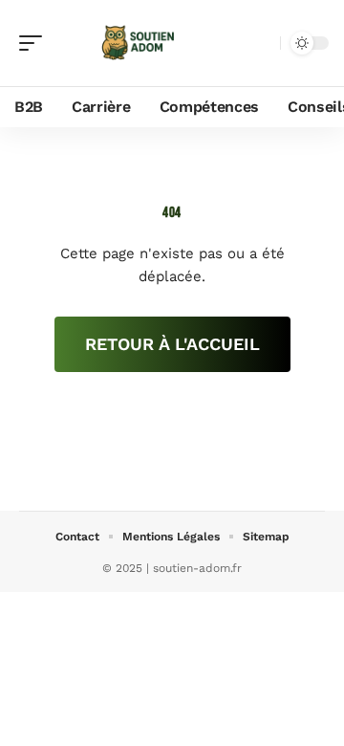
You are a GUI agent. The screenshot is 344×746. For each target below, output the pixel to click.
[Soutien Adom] (138, 43)
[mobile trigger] (35, 43)
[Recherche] (261, 43)
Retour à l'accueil (172, 344)
